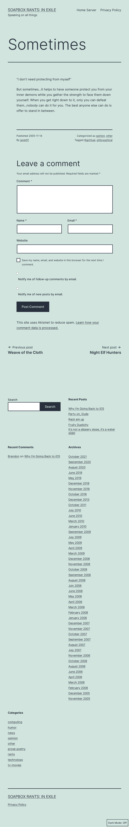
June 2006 (75, 671)
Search (12, 399)
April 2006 (75, 677)
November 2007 (79, 628)
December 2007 (79, 623)
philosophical (104, 140)
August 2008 (76, 580)
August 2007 (76, 644)
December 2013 (78, 499)
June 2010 (75, 515)
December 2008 (79, 558)
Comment (24, 181)
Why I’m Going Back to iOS (86, 408)
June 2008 (75, 591)
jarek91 (24, 140)
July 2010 (74, 510)
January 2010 (77, 526)
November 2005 (79, 698)
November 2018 (79, 489)
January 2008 (77, 618)
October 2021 (77, 456)
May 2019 (74, 478)
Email (72, 220)
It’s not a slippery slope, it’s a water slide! (91, 431)
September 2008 (79, 575)
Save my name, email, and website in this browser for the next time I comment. (63, 262)
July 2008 (74, 585)
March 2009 (76, 553)
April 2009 (75, 548)
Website (22, 240)
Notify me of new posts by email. (40, 294)
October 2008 (77, 569)
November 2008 (79, 564)
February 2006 (78, 688)
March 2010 (76, 521)
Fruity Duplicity (78, 424)
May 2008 (75, 596)
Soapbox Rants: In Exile (32, 10)
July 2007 (74, 650)
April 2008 (75, 601)
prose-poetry (16, 749)
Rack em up (76, 419)
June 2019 (75, 472)
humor (12, 727)
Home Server (86, 10)
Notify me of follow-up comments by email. (47, 279)
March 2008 (76, 607)
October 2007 (77, 634)
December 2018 (78, 483)
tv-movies (14, 765)
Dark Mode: (115, 822)
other (109, 135)
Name (22, 220)
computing (15, 722)
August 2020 (76, 467)
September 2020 (79, 462)
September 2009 (79, 531)
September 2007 (79, 639)
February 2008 (78, 612)
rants (11, 754)
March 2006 (76, 682)
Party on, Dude (78, 414)
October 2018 (77, 494)
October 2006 (77, 661)
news (11, 732)
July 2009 (74, 537)
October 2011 (77, 505)
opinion (100, 135)
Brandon (13, 456)
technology (15, 759)
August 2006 (76, 666)
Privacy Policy (110, 10)
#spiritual (89, 140)
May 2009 (75, 542)
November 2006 (79, 655)
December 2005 (79, 693)
